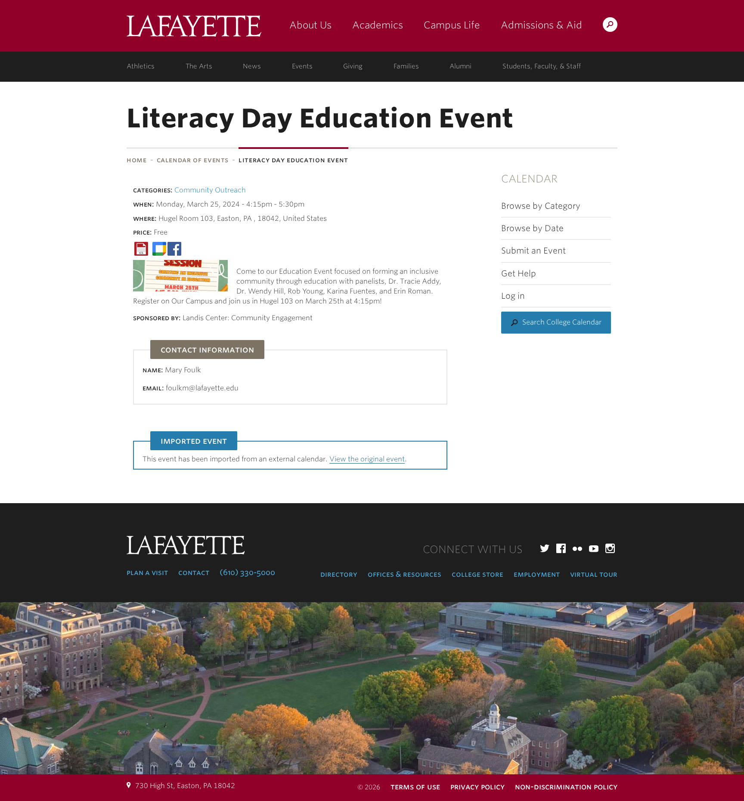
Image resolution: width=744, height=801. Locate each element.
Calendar (529, 179)
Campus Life (452, 25)
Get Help (518, 273)
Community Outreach (210, 190)
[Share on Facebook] (174, 248)
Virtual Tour (593, 574)
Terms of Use (415, 786)
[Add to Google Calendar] (159, 248)
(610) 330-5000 (247, 572)
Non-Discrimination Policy (566, 786)
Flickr (577, 548)
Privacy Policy (477, 786)
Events (302, 66)
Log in (513, 296)
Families (406, 66)
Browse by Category (540, 206)
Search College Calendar (561, 322)
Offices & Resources (404, 574)
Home (137, 160)
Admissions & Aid (541, 25)
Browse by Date (532, 228)
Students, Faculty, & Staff (541, 66)
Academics (377, 25)
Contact (193, 572)
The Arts (199, 66)
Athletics (141, 66)
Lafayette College (194, 29)
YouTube (593, 548)
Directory (338, 574)
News (252, 66)
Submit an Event (533, 251)
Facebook (561, 548)
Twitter (544, 548)
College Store (477, 574)
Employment (537, 574)
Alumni (460, 66)
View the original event (367, 459)
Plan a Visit (147, 572)
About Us (310, 25)
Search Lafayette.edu (610, 26)
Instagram (610, 548)
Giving (353, 66)
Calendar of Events (193, 160)
